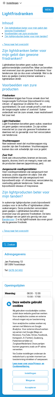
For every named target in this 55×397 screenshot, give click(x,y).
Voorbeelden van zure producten (21, 33)
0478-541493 (16, 270)
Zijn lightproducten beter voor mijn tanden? (26, 36)
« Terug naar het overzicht (15, 44)
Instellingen (30, 373)
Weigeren (30, 380)
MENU (48, 9)
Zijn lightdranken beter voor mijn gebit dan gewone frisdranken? (26, 29)
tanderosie (8, 219)
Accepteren (30, 387)
